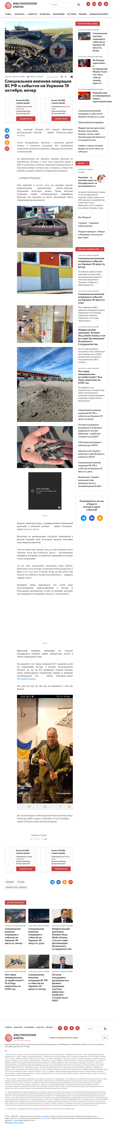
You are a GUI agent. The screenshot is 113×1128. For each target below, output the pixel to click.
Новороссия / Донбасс (16, 887)
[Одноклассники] (7, 142)
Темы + (8, 14)
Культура (40, 1027)
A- (66, 76)
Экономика (59, 14)
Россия (20, 882)
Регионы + (20, 14)
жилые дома (43, 185)
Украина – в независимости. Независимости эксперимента (87, 181)
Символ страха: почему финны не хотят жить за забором (90, 148)
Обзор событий (19, 76)
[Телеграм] (7, 130)
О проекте (53, 1038)
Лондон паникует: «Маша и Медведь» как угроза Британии (91, 234)
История (71, 14)
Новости (32, 14)
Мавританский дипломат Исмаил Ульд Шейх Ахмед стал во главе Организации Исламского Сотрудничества (62, 938)
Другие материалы (15, 903)
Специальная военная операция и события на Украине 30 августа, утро (36, 935)
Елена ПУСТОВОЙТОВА (95, 56)
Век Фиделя (84, 217)
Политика (45, 14)
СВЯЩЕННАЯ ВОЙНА (98, 14)
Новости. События (36, 76)
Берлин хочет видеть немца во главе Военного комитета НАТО (91, 453)
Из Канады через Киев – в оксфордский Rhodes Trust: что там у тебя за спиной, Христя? (100, 71)
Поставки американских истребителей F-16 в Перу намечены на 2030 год (14, 981)
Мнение (83, 14)
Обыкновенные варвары (91, 122)
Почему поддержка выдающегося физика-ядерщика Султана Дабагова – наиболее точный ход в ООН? (60, 987)
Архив (75, 1038)
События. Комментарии (88, 249)
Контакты (69, 1038)
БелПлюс (21, 135)
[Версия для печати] (72, 76)
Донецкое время (30, 529)
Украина (10, 882)
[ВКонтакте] (7, 136)
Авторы (61, 1038)
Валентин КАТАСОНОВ (95, 89)
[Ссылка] (7, 148)
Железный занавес (26, 679)
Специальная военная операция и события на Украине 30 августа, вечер (13, 935)
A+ (62, 76)
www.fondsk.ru (46, 1118)
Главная (8, 1027)
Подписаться (26, 119)
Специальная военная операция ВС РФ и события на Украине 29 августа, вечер (38, 981)
